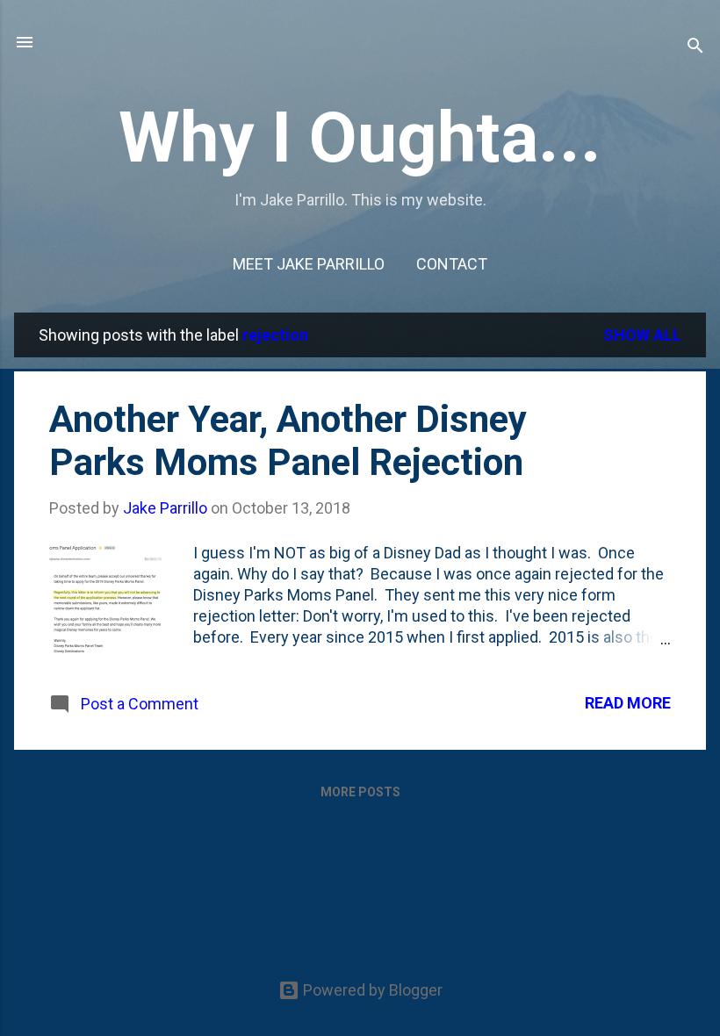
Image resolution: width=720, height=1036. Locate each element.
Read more (628, 703)
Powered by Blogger (371, 990)
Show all (642, 335)
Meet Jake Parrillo (309, 264)
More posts (360, 792)
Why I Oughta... (360, 138)
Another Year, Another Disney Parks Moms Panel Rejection (288, 441)
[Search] (695, 48)
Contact (451, 264)
